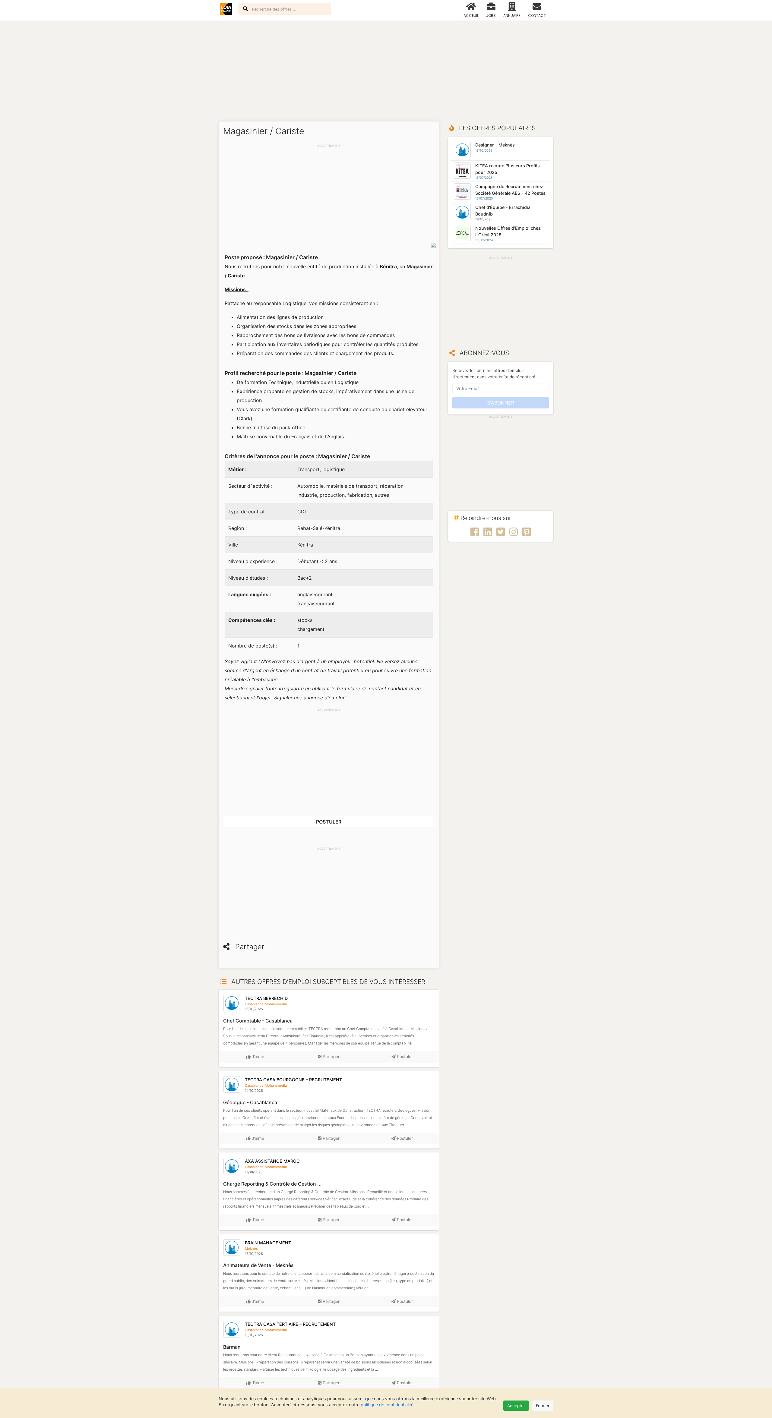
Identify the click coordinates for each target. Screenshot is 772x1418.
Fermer (542, 1405)
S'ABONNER (500, 403)
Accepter (516, 1405)
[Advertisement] (386, 67)
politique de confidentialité (387, 1404)
